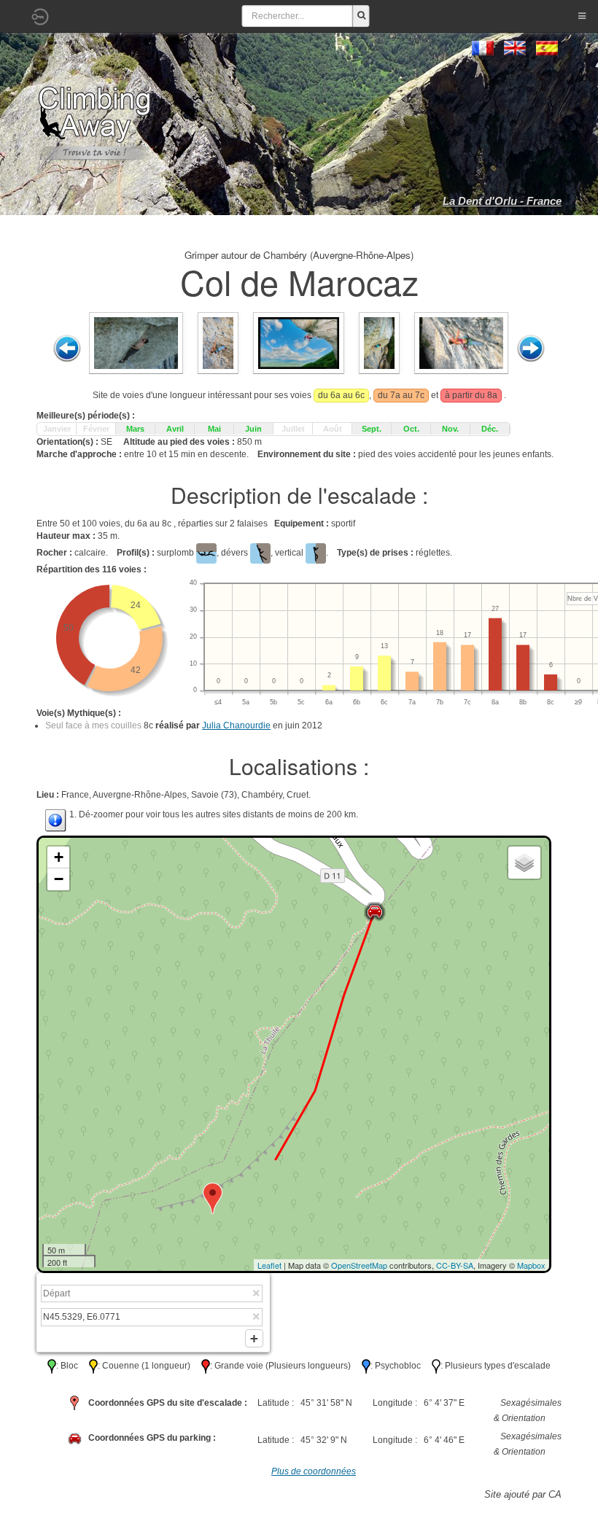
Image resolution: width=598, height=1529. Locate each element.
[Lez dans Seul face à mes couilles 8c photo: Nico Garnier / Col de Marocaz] (136, 343)
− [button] (58, 879)
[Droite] (530, 348)
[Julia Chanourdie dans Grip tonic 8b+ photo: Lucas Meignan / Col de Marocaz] (298, 343)
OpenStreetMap (359, 1265)
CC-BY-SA (454, 1265)
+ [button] (58, 857)
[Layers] (524, 863)
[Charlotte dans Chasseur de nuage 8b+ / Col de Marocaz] (218, 343)
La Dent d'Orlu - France (502, 201)
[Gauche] (67, 348)
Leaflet (269, 1265)
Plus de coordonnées (313, 1471)
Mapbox (531, 1265)
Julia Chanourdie (236, 725)
